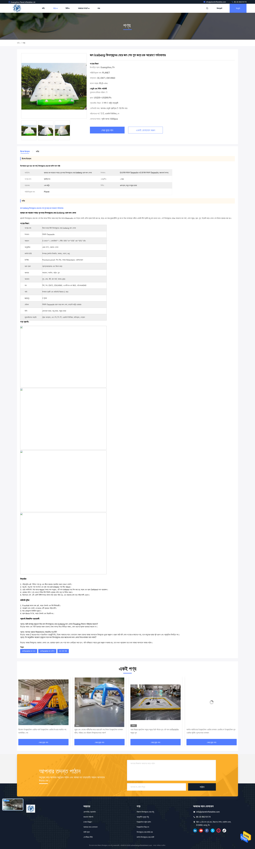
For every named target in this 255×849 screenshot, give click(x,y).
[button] (22, 708)
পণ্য (54, 8)
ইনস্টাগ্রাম (218, 831)
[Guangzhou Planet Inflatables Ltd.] (16, 8)
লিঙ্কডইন (195, 831)
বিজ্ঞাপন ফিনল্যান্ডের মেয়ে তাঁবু (145, 812)
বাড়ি (43, 8)
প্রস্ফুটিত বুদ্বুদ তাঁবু (143, 817)
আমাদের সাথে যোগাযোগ (90, 827)
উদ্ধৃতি (238, 8)
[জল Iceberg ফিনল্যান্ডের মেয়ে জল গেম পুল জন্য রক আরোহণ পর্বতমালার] (54, 86)
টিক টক (224, 831)
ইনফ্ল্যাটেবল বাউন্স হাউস (144, 822)
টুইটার (213, 831)
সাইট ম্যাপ (86, 832)
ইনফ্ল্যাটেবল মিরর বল (143, 827)
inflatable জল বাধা (28, 651)
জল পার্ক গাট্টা (63, 651)
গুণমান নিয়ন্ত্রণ (87, 822)
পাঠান (202, 786)
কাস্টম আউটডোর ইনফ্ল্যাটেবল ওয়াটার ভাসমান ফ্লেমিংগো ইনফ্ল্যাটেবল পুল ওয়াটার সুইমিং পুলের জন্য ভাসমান (154, 731)
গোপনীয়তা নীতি (88, 837)
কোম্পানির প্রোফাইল (89, 812)
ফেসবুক (207, 831)
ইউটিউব (201, 831)
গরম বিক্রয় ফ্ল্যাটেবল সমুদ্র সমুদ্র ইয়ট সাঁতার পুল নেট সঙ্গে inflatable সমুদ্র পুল (98, 731)
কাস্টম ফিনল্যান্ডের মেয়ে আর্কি (145, 837)
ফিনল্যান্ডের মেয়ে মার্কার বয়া (145, 832)
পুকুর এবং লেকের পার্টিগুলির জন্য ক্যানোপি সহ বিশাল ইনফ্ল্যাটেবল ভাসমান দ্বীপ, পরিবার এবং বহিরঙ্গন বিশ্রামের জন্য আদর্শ (42, 731)
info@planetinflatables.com (216, 2)
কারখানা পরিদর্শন (88, 817)
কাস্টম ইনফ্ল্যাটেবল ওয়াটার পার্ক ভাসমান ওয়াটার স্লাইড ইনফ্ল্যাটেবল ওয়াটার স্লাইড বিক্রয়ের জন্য (211, 731)
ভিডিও (68, 8)
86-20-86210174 (240, 2)
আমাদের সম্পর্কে (83, 8)
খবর (98, 8)
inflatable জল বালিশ (47, 651)
